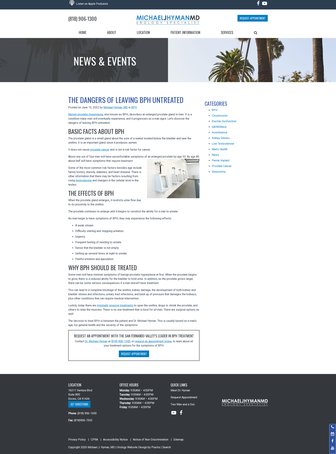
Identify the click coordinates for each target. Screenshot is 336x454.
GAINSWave (219, 127)
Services (227, 32)
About (111, 32)
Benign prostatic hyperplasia (85, 114)
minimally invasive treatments (115, 305)
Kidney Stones (221, 138)
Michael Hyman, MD (115, 107)
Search (166, 447)
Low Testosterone (223, 143)
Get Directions (79, 404)
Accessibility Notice (115, 439)
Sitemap (178, 439)
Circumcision (219, 115)
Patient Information (185, 32)
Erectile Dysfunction (224, 121)
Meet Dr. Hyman (180, 390)
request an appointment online (153, 341)
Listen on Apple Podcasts (91, 3)
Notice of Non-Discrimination (150, 439)
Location (143, 32)
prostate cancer (99, 149)
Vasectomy (219, 171)
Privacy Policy (77, 439)
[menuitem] (82, 32)
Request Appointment (252, 18)
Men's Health (219, 149)
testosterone (84, 180)
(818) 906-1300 (82, 18)
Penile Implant (220, 160)
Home (82, 32)
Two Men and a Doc (183, 404)
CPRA (94, 439)
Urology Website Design (132, 447)
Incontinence (219, 132)
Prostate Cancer (222, 166)
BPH (134, 107)
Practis (155, 447)
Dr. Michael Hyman (96, 341)
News (215, 155)
